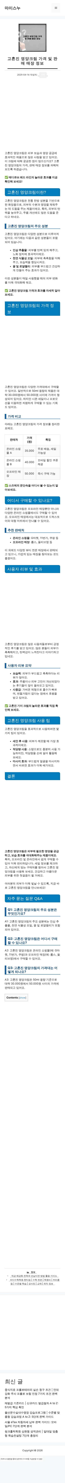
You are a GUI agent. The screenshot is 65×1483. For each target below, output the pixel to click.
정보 (33, 1272)
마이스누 (13, 8)
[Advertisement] (32, 117)
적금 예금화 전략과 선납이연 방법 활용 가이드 (34, 1276)
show (22, 997)
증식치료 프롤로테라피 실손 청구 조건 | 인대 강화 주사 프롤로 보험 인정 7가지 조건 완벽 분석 (32, 1393)
